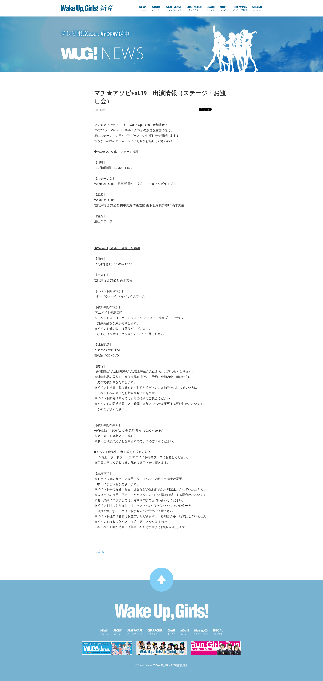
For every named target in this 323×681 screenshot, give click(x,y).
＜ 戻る (99, 551)
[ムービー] (224, 8)
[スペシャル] (257, 8)
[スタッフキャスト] (174, 8)
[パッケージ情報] (240, 8)
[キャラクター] (194, 8)
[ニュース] (143, 8)
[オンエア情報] (211, 8)
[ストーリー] (156, 8)
